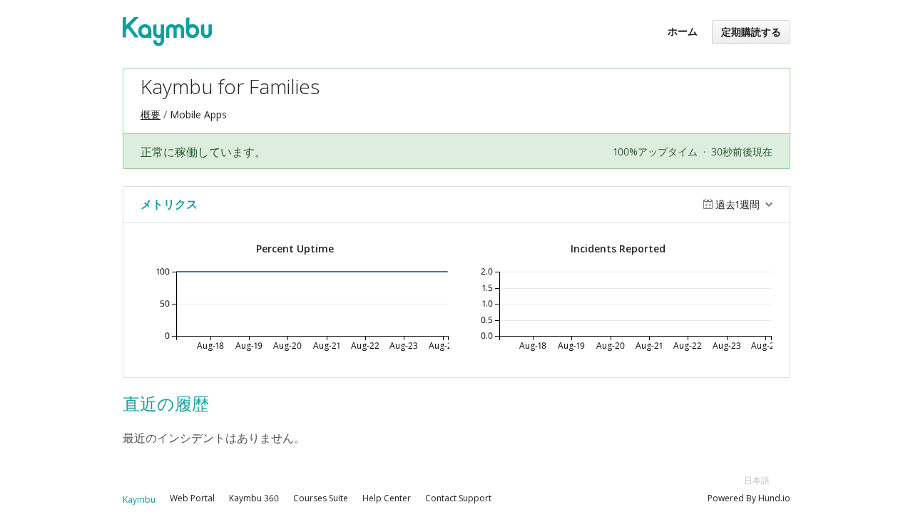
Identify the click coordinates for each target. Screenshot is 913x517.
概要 (150, 114)
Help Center (386, 498)
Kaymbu (139, 499)
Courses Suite (320, 498)
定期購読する (751, 32)
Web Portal (192, 498)
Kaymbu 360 (254, 498)
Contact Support (458, 498)
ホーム (683, 31)
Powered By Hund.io (749, 498)
